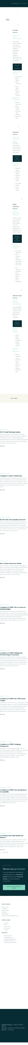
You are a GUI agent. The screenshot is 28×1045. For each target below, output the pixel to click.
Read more (2, 446)
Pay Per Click (18, 264)
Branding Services (17, 67)
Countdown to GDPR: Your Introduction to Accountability (13, 791)
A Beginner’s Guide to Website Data (11, 476)
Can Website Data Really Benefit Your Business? (11, 836)
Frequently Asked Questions (18, 113)
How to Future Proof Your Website (10, 563)
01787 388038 (5, 914)
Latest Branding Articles (18, 108)
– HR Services (8, 1029)
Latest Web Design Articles (18, 361)
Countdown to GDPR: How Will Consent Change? (12, 699)
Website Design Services (17, 324)
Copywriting (18, 183)
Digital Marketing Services (17, 238)
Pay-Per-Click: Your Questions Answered (12, 519)
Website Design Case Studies (18, 356)
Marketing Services (17, 159)
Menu (8, 19)
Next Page (5, 852)
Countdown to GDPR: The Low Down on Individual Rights (12, 608)
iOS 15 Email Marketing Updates (10, 432)
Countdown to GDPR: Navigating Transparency (10, 745)
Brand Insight (18, 76)
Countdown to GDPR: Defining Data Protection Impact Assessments (11, 654)
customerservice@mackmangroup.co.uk (10, 915)
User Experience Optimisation (18, 269)
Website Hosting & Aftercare (18, 344)
